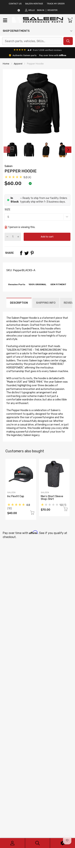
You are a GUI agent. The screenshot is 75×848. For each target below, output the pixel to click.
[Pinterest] (32, 253)
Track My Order (56, 4)
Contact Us (15, 4)
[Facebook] (21, 253)
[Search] (37, 843)
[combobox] (32, 41)
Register (53, 10)
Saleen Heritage (34, 4)
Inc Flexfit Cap (15, 496)
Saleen (9, 166)
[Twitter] (26, 253)
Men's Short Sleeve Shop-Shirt (52, 498)
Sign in (40, 10)
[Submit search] (68, 41)
